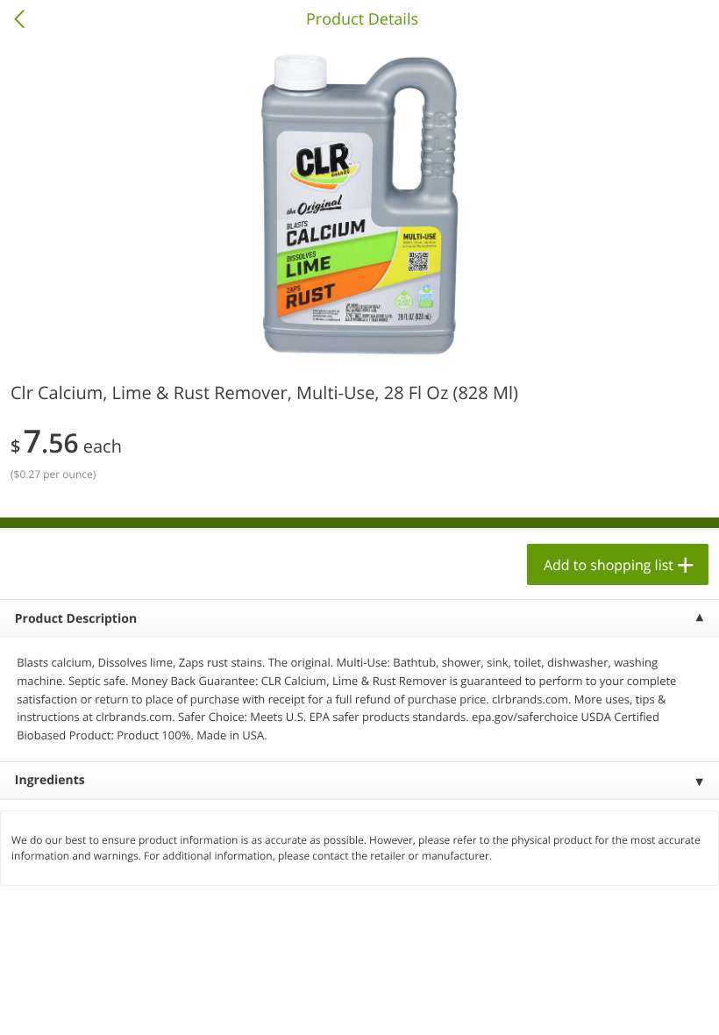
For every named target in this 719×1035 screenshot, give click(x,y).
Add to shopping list (608, 565)
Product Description (76, 618)
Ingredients (50, 780)
